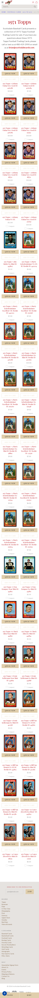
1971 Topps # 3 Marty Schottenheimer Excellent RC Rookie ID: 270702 (28, 496)
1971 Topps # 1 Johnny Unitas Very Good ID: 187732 (10, 175)
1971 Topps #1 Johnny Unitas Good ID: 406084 (28, 86)
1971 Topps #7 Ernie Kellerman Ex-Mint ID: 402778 (10, 723)
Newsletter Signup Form (10, 965)
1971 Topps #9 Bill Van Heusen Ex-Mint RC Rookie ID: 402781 (10, 812)
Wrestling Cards (7, 947)
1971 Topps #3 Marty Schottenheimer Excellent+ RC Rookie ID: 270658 (29, 309)
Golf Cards (5, 949)
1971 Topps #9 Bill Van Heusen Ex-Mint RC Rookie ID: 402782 (29, 767)
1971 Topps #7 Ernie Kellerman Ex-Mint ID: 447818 (29, 678)
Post (3, 913)
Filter (10, 995)
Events (4, 969)
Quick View (10, 74)
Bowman (5, 904)
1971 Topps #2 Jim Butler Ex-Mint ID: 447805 (10, 264)
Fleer (3, 906)
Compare (11, 95)
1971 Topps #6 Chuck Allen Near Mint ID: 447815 (10, 633)
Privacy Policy (6, 972)
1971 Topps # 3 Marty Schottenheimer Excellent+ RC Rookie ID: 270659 (29, 543)
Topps (4, 902)
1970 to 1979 (27, 12)
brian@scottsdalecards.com (21, 47)
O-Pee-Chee (6, 909)
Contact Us (5, 976)
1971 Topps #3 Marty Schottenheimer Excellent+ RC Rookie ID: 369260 (10, 403)
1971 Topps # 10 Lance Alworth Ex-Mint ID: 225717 (29, 856)
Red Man (5, 922)
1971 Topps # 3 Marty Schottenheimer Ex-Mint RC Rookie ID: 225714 (10, 496)
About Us (5, 967)
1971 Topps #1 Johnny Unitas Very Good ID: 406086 (10, 86)
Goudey (4, 920)
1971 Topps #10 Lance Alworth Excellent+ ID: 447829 (29, 812)
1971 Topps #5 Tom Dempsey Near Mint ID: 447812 (10, 589)
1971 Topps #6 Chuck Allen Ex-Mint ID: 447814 (28, 633)
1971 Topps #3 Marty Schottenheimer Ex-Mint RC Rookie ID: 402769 (29, 356)
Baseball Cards (7, 933)
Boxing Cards (6, 940)
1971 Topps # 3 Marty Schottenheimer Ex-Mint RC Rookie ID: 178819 (10, 450)
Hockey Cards (7, 942)
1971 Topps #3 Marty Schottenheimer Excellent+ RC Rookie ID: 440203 (10, 309)
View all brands (7, 924)
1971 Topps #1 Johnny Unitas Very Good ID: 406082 (10, 130)
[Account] (33, 2)
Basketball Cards (8, 936)
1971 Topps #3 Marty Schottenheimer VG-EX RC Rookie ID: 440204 (28, 264)
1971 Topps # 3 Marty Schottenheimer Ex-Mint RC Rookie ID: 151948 (28, 403)
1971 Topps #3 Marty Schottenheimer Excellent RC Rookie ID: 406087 (10, 356)
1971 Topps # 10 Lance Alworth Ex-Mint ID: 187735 (10, 856)
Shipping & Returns (8, 974)
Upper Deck (6, 918)
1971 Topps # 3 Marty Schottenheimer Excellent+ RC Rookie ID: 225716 (29, 450)
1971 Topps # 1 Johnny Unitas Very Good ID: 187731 (29, 175)
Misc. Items (6, 956)
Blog (3, 978)
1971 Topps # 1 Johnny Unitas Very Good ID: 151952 (29, 130)
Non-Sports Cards (8, 954)
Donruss (4, 915)
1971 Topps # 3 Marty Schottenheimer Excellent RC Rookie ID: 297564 (10, 543)
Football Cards (14, 12)
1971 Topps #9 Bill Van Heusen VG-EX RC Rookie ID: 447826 (29, 723)
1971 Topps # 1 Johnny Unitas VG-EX (10, 218)
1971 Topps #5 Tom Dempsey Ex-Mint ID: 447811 (29, 589)
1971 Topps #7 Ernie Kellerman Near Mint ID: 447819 (10, 678)
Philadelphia (6, 911)
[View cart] (36, 2)
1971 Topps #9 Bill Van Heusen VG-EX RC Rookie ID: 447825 (10, 767)
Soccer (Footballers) (9, 945)
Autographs (6, 951)
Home (4, 12)
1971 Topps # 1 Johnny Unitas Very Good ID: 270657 (29, 219)
